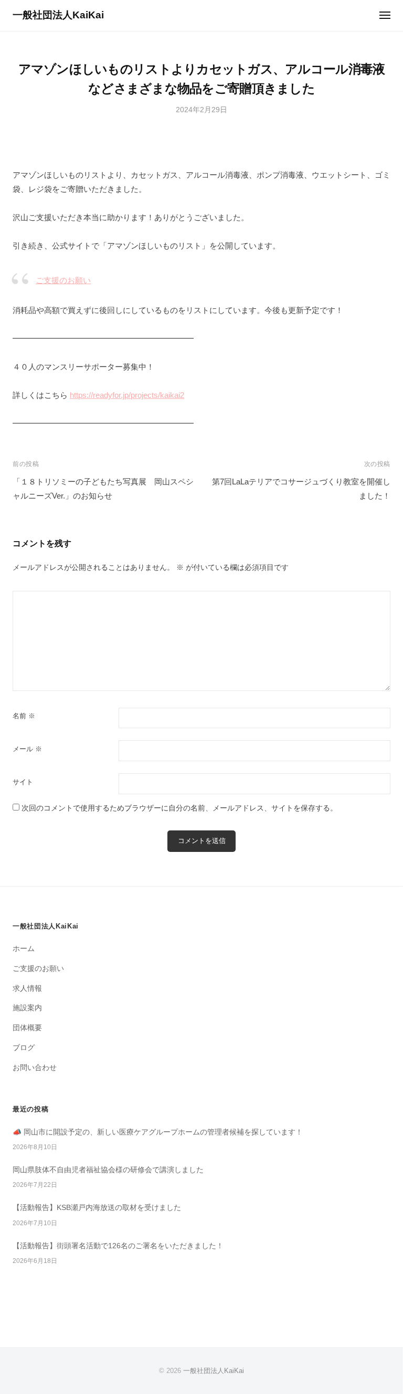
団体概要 (27, 1028)
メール (27, 749)
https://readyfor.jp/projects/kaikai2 (127, 395)
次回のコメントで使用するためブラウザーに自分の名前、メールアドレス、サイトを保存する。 (179, 808)
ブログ (24, 1048)
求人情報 (27, 988)
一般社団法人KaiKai (58, 14)
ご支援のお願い (63, 280)
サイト (23, 782)
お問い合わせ (35, 1068)
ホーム (24, 949)
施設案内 (27, 1008)
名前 (24, 716)
